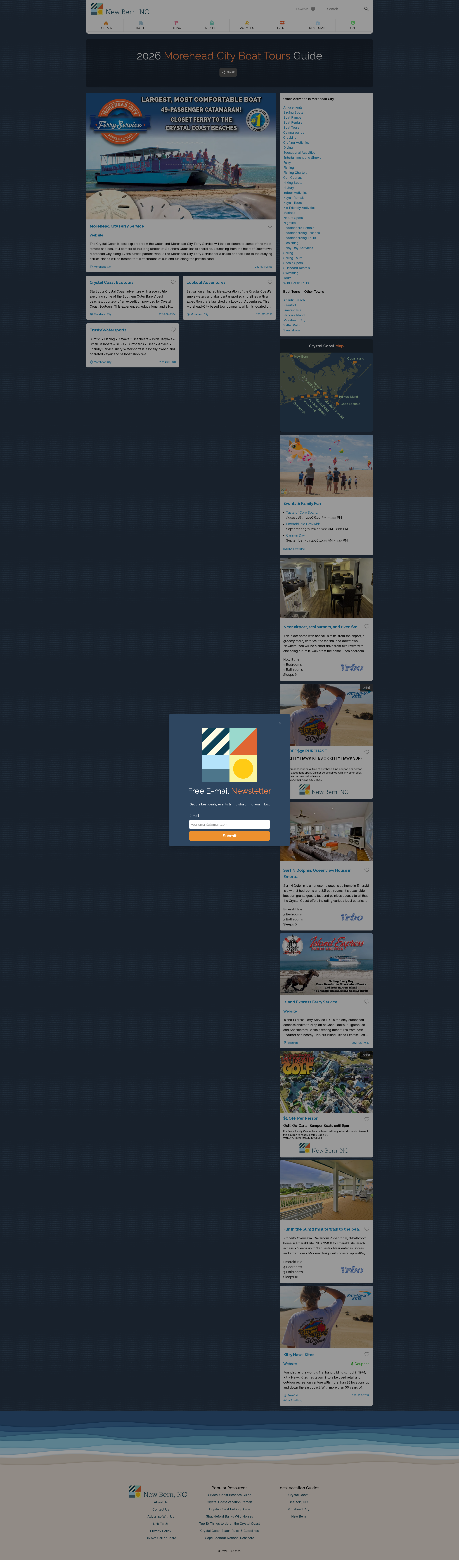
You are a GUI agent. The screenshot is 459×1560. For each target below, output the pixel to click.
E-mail (194, 816)
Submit (229, 835)
